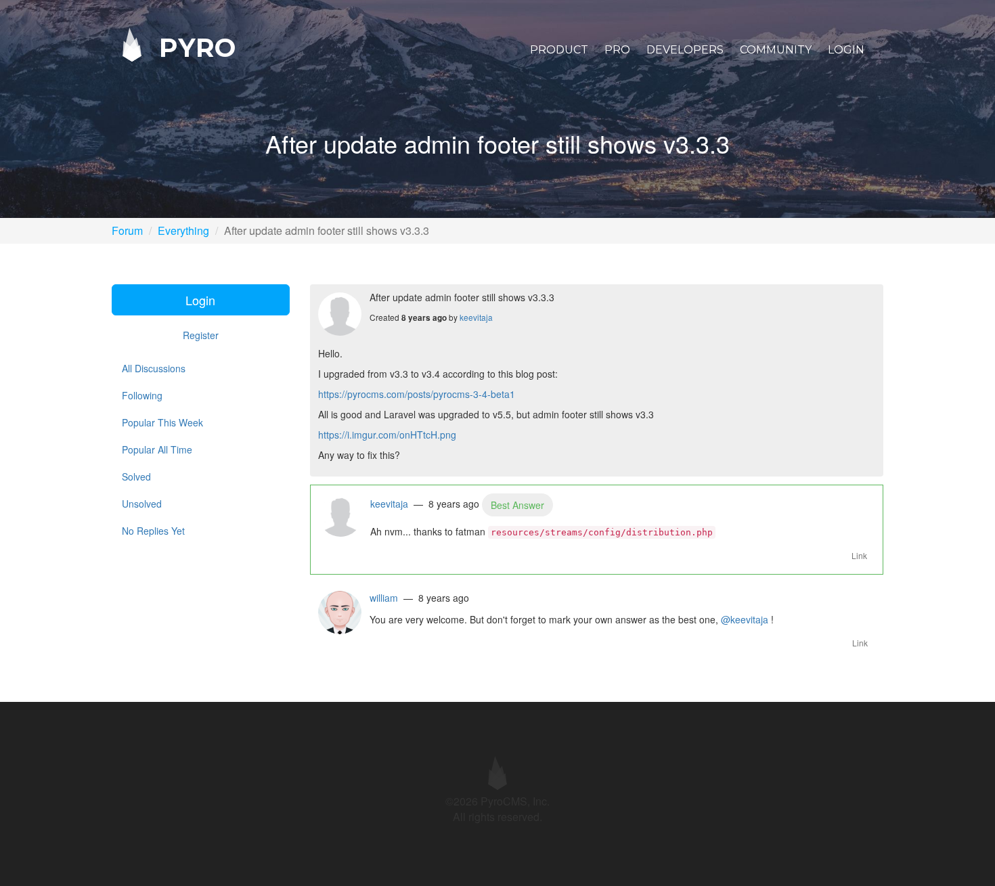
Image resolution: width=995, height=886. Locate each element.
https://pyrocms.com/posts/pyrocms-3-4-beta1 (416, 394)
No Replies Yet (153, 530)
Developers (685, 49)
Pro (617, 49)
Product (559, 49)
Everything (183, 230)
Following (142, 395)
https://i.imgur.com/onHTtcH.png (387, 434)
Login (846, 49)
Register (201, 335)
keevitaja (476, 317)
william (384, 597)
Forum (127, 230)
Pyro (194, 47)
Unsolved (142, 503)
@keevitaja (744, 619)
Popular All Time (157, 449)
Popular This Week (162, 422)
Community (776, 49)
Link (859, 555)
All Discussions (153, 368)
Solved (136, 476)
